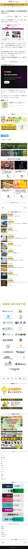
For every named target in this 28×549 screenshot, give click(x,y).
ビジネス (2, 471)
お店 (2, 463)
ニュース (2, 455)
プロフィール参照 (9, 55)
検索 (25, 207)
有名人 (3, 139)
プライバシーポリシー (5, 530)
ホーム (2, 453)
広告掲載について (4, 534)
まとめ (2, 461)
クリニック (3, 467)
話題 (26, 16)
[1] (13, 31)
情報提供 (2, 526)
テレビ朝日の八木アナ (13, 92)
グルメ (2, 459)
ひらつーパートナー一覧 (5, 396)
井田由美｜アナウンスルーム (9, 39)
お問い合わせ (3, 478)
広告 (2, 477)
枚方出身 (9, 139)
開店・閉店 (3, 457)
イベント (2, 469)
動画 (2, 465)
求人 (2, 473)
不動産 (2, 475)
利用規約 (2, 528)
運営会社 (2, 532)
